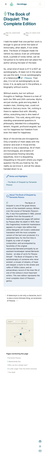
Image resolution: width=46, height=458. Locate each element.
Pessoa (28, 78)
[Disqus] (23, 416)
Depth (10, 321)
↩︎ (17, 301)
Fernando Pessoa (14, 358)
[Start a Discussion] (40, 451)
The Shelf (11, 372)
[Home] (40, 442)
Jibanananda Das (14, 361)
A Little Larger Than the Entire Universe (22, 369)
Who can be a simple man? (18, 365)
